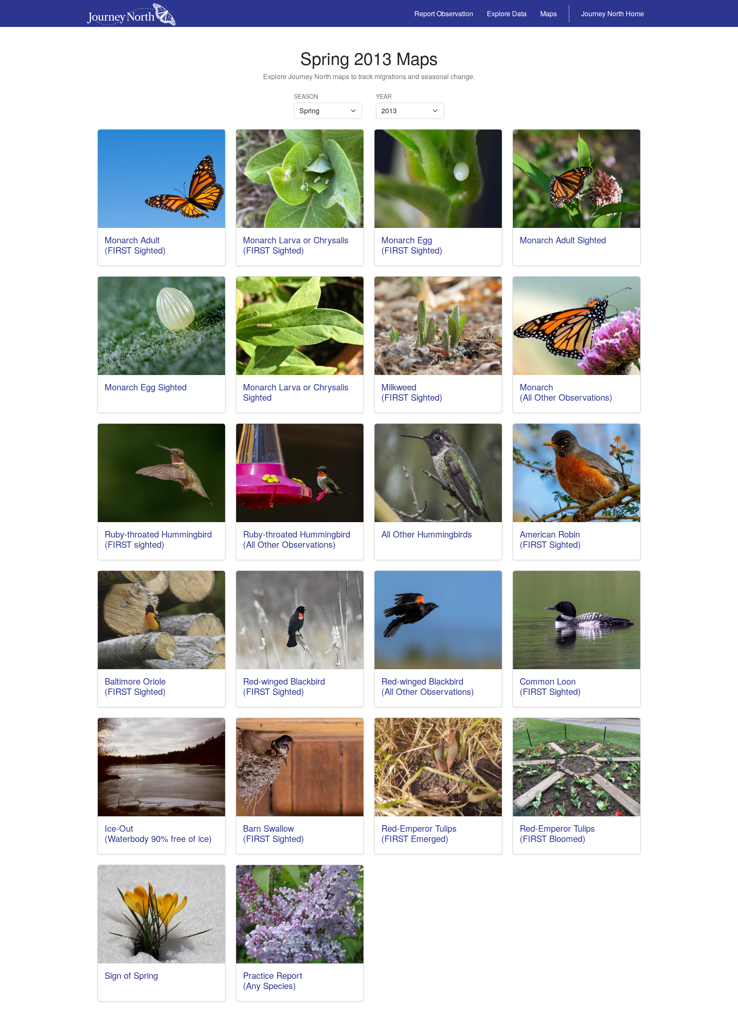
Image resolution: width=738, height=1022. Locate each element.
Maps (548, 13)
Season (306, 96)
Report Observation (443, 13)
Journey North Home (612, 13)
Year (384, 96)
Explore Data (507, 13)
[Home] (134, 13)
